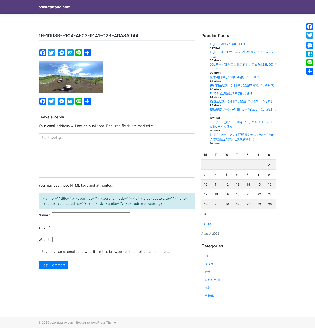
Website (45, 239)
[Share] (310, 71)
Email (44, 227)
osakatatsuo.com (54, 7)
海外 (208, 287)
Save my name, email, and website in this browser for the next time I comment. (105, 251)
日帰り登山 (212, 280)
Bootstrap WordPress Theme (96, 322)
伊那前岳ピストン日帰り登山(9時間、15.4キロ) (242, 85)
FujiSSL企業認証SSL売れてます (231, 93)
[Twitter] (310, 35)
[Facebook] (310, 26)
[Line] (310, 62)
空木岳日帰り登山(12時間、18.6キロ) (235, 77)
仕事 (208, 272)
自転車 (209, 295)
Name (45, 215)
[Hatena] (310, 54)
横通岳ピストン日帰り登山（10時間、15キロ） (242, 101)
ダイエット (212, 264)
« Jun (208, 224)
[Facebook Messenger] (310, 45)
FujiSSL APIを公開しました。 (230, 44)
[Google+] (310, 40)
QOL (208, 256)
